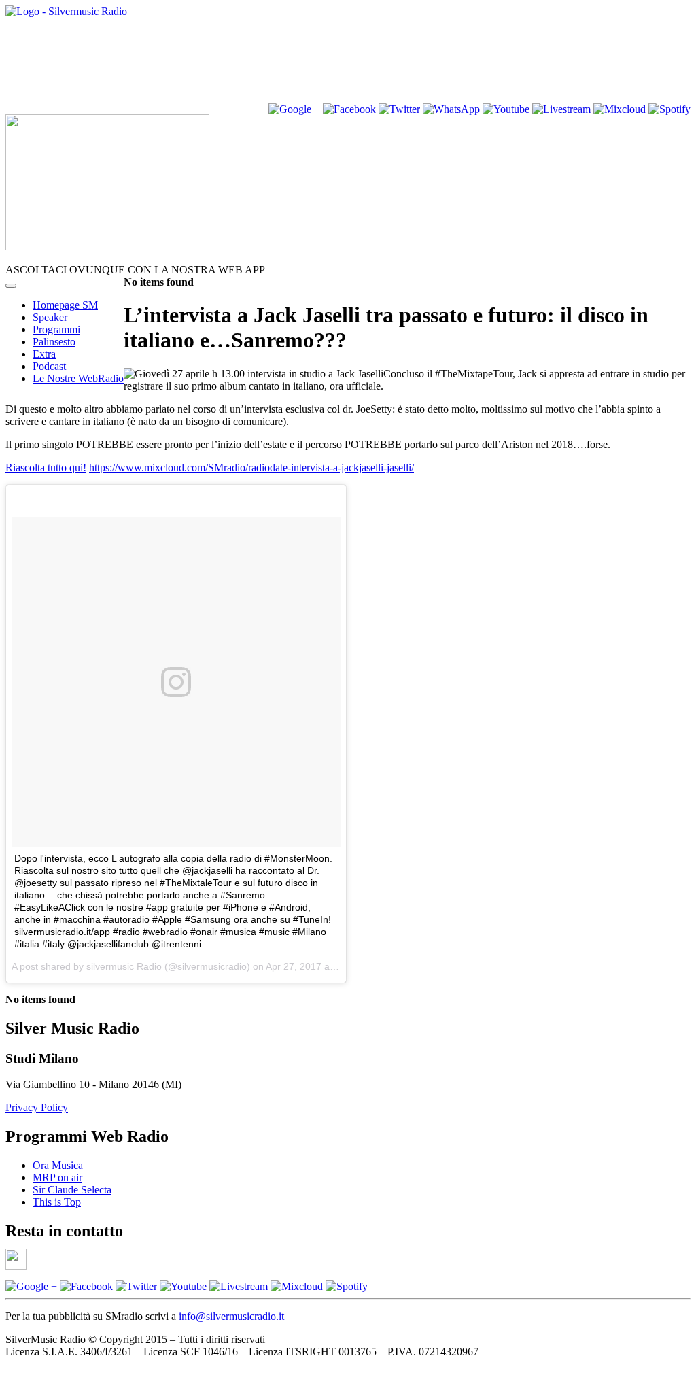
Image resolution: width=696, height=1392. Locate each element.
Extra (44, 354)
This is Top (57, 1202)
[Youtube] (506, 109)
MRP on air (57, 1177)
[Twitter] (399, 109)
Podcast (49, 366)
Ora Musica (58, 1165)
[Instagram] (294, 109)
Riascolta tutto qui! (45, 467)
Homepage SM (65, 305)
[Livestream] (561, 109)
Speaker (50, 317)
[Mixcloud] (619, 109)
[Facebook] (86, 1286)
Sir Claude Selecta (72, 1189)
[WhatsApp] (451, 109)
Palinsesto (54, 341)
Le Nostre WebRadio (78, 378)
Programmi (56, 329)
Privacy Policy (36, 1107)
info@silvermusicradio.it (231, 1316)
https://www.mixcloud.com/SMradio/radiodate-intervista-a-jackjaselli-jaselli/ (251, 467)
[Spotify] (669, 109)
